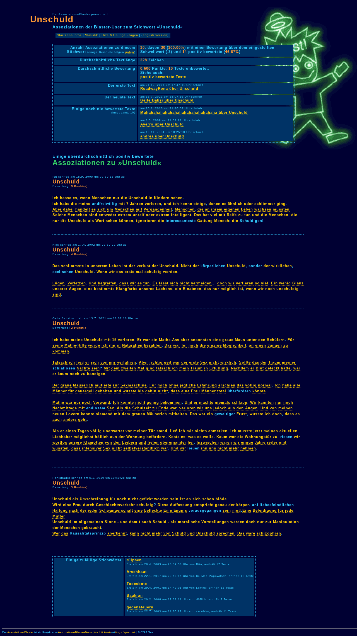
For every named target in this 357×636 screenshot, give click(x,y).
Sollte (245, 362)
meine (84, 204)
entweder (108, 215)
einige (200, 204)
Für (291, 340)
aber (185, 340)
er (87, 362)
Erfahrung (207, 385)
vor (129, 431)
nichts (201, 431)
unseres (147, 289)
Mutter (58, 516)
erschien (226, 385)
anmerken (218, 431)
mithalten (177, 414)
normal (265, 385)
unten (129, 52)
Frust (242, 414)
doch (222, 283)
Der (55, 385)
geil (168, 362)
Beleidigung (265, 510)
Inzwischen (208, 442)
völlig (251, 385)
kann (134, 533)
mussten (281, 209)
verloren (153, 204)
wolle (208, 437)
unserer (59, 289)
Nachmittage (64, 408)
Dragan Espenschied (125, 632)
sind (93, 215)
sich (101, 209)
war (146, 340)
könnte (259, 391)
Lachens (164, 289)
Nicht (186, 266)
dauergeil (84, 391)
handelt (82, 209)
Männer (59, 391)
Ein (274, 283)
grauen (138, 414)
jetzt (258, 431)
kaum (63, 374)
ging (281, 204)
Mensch (221, 221)
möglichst (83, 437)
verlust (143, 266)
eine (88, 289)
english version (155, 35)
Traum (274, 362)
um (110, 209)
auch (57, 419)
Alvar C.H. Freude (102, 632)
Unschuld (52, 19)
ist (124, 266)
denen (215, 204)
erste (129, 272)
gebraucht (91, 528)
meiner (289, 362)
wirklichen (281, 266)
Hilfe (82, 345)
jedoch (220, 408)
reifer (272, 442)
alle (296, 385)
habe (64, 204)
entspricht (204, 505)
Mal (141, 368)
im (75, 522)
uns (208, 408)
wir (112, 272)
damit (134, 522)
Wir (253, 402)
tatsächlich (167, 368)
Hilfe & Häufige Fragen (120, 35)
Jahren (136, 204)
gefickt (146, 499)
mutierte (103, 385)
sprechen (225, 533)
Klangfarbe (127, 289)
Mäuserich (83, 385)
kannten (266, 402)
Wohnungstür (258, 437)
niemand (104, 414)
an (207, 209)
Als (120, 408)
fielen (153, 442)
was (192, 437)
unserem (99, 266)
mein (184, 368)
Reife (232, 215)
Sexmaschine (133, 385)
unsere (75, 442)
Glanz (298, 283)
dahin (150, 391)
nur (116, 198)
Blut (260, 368)
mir (112, 362)
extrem (124, 215)
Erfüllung (218, 368)
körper (242, 505)
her (191, 442)
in (151, 198)
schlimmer (264, 204)
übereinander (173, 442)
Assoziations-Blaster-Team (75, 632)
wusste (129, 391)
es (75, 198)
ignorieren (146, 221)
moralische (189, 522)
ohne (173, 385)
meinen (285, 408)
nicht (185, 283)
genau (221, 505)
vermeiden (201, 283)
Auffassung (181, 505)
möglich (229, 289)
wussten (60, 448)
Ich (55, 198)
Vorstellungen (215, 522)
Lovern (72, 414)
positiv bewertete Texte (163, 77)
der (132, 266)
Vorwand (101, 402)
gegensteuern (140, 607)
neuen (58, 414)
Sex (204, 362)
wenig (285, 283)
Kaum (222, 437)
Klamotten (93, 442)
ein (178, 289)
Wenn (102, 272)
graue (227, 340)
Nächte (83, 368)
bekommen (171, 402)
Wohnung (135, 437)
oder (248, 204)
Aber (57, 209)
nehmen (248, 448)
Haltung (60, 510)
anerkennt (117, 533)
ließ (80, 362)
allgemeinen (91, 522)
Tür (151, 431)
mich (193, 345)
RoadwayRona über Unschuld (169, 88)
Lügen (58, 283)
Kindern (162, 198)
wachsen (262, 209)
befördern (156, 437)
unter (252, 340)
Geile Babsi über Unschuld (167, 100)
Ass (175, 340)
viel (214, 215)
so (257, 283)
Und (93, 283)
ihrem (217, 209)
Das (197, 215)
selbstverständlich (141, 448)
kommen (60, 351)
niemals (222, 402)
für (184, 345)
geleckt (272, 368)
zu (240, 215)
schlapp (239, 402)
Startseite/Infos (69, 35)
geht (82, 419)
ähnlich (235, 204)
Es (155, 283)
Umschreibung (94, 499)
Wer (56, 533)
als (91, 221)
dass (124, 283)
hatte (286, 368)
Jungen (274, 345)
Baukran (135, 595)
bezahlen (153, 345)
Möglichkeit (234, 345)
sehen (177, 198)
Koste (174, 437)
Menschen (102, 198)
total (221, 391)
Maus (240, 340)
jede (289, 510)
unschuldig (287, 289)
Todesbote (137, 584)
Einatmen (192, 289)
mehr (234, 448)
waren (226, 442)
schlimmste (72, 266)
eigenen (232, 209)
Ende (163, 408)
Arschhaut (137, 572)
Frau (195, 391)
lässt (163, 283)
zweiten (128, 368)
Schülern (276, 340)
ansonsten (201, 340)
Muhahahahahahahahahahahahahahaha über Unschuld (194, 112)
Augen (75, 289)
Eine (246, 510)
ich (176, 204)
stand (161, 431)
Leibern (129, 442)
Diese (163, 505)
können (126, 221)
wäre (250, 533)
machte (206, 402)
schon (208, 499)
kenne (186, 204)
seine (57, 345)
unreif (138, 215)
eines (71, 431)
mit (122, 204)
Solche (59, 215)
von (104, 362)
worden (161, 499)
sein (95, 368)
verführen (126, 362)
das (119, 272)
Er (139, 340)
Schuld (160, 522)
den (262, 340)
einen (260, 345)
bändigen (96, 374)
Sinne (110, 522)
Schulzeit (141, 408)
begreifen (107, 283)
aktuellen (288, 431)
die (124, 198)
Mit (107, 368)
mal (139, 272)
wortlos (59, 442)
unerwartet (113, 431)
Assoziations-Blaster (20, 632)
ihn (112, 345)
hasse (65, 198)
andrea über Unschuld (162, 136)
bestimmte (104, 289)
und (168, 204)
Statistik (91, 35)
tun (247, 215)
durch (89, 505)
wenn (85, 198)
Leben (247, 209)
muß (236, 510)
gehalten (103, 391)
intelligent (181, 215)
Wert (99, 221)
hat (206, 215)
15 (114, 340)
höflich (102, 437)
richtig (156, 362)
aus (231, 408)
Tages (83, 431)
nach (74, 510)
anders (70, 419)
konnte (127, 402)
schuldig (153, 272)
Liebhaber (62, 437)
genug (153, 402)
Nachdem (240, 368)
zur (116, 385)
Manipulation (286, 522)
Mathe (165, 340)
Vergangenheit (158, 209)
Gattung (205, 221)
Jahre (260, 442)
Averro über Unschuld (162, 124)
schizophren (269, 533)
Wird (57, 505)
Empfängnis (175, 510)
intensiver (92, 448)
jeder (93, 510)
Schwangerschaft (116, 510)
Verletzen (76, 283)
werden (170, 272)
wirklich (228, 362)
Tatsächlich (63, 362)
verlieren (245, 283)
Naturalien (132, 345)
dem (115, 368)
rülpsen (134, 560)
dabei (68, 209)
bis (141, 391)
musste (245, 431)
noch (270, 289)
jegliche (188, 385)
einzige (214, 345)
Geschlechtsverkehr (115, 505)
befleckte (153, 510)
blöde (221, 499)
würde (94, 345)
